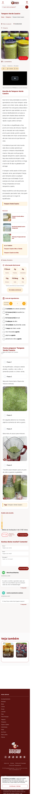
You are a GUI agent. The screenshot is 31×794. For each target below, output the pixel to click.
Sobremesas (4, 727)
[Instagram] (5, 757)
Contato (12, 763)
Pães (2, 714)
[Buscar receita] (26, 7)
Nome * (3, 545)
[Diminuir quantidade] (10, 303)
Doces (2, 709)
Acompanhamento (5, 699)
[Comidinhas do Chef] (15, 2)
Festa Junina (4, 734)
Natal (2, 729)
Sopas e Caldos (5, 724)
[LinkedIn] (20, 757)
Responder (24, 587)
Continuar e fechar (15, 786)
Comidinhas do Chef (10, 768)
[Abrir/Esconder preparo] (2, 353)
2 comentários (7, 61)
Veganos (3, 719)
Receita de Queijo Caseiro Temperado (18, 227)
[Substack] (24, 757)
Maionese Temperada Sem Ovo (19, 237)
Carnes (3, 706)
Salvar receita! (24, 58)
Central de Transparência (15, 765)
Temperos (8, 17)
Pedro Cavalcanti (7, 24)
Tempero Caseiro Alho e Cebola (18, 217)
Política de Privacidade (20, 763)
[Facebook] (9, 757)
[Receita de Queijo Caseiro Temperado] (7, 227)
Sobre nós (6, 763)
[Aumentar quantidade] (24, 303)
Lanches (3, 711)
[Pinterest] (13, 757)
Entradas (3, 701)
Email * (3, 551)
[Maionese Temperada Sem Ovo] (7, 238)
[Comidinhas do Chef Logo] (15, 747)
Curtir (5, 534)
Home (2, 17)
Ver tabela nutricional (15, 290)
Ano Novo (3, 732)
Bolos (2, 704)
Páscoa (3, 737)
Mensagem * (5, 557)
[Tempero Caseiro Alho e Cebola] (7, 217)
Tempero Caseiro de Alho (11, 252)
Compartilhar (23, 535)
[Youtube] (16, 757)
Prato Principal (4, 716)
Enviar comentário (22, 568)
